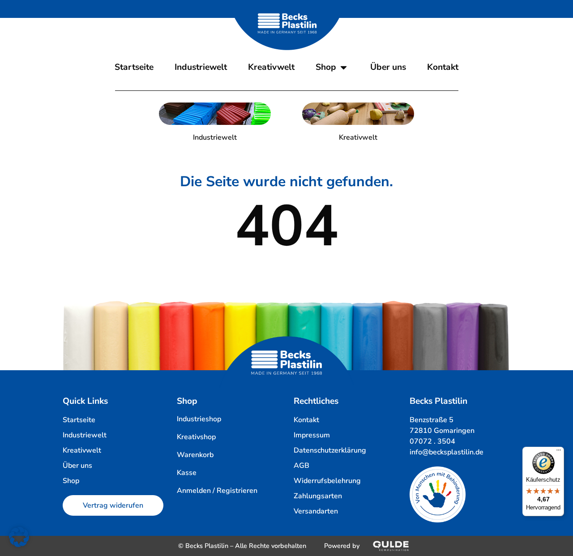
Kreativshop (196, 437)
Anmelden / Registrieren (217, 491)
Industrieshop (199, 419)
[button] (19, 537)
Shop (187, 401)
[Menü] (558, 452)
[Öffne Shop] (343, 67)
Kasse (187, 473)
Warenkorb (195, 455)
